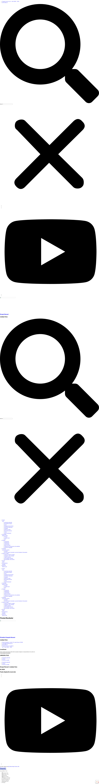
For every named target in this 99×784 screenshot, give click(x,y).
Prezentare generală (8, 522)
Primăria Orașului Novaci (7, 637)
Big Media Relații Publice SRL (13, 766)
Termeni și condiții (5, 660)
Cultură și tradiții (5, 553)
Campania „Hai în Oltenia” (9, 555)
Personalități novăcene (8, 558)
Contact (3, 658)
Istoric (5, 524)
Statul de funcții (7, 545)
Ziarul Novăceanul (7, 533)
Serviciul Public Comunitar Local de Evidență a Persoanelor (15, 552)
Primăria (3, 540)
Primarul (5, 536)
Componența (6, 543)
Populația (6, 528)
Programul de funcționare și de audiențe (12, 546)
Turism (5, 532)
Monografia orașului (8, 523)
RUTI (5, 539)
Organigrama (6, 542)
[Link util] (50, 294)
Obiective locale (7, 529)
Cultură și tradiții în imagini (9, 554)
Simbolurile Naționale (8, 527)
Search (1, 104)
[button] (49, 53)
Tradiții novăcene (7, 557)
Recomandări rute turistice (9, 559)
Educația (6, 551)
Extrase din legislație (8, 547)
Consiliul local (7, 537)
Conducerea (6, 541)
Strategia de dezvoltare (8, 526)
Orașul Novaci (4, 314)
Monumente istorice (8, 530)
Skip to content (3, 767)
